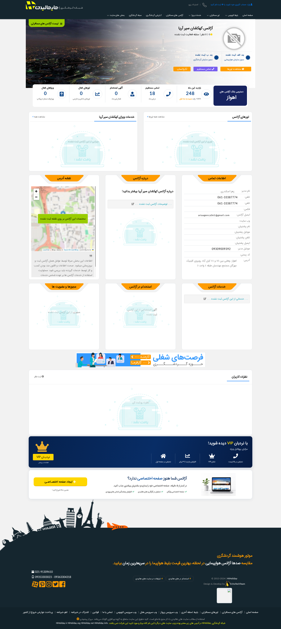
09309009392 (221, 249)
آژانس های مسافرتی (174, 15)
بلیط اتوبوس (232, 15)
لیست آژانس (45, 23)
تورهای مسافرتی (210, 612)
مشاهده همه (39, 117)
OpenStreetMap (71, 250)
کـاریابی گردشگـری (154, 15)
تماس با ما (107, 612)
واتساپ (181, 69)
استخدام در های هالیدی (179, 579)
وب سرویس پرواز (169, 612)
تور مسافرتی (214, 15)
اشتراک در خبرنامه (80, 612)
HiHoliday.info (101, 623)
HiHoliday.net (87, 623)
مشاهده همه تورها (156, 117)
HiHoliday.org (74, 623)
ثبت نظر (38, 377)
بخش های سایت (116, 15)
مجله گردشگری (135, 15)
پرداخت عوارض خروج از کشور (38, 612)
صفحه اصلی (248, 15)
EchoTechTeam (237, 584)
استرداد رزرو (193, 5)
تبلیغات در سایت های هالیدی (148, 579)
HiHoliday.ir (61, 623)
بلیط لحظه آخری (189, 612)
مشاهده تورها (234, 69)
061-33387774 (228, 197)
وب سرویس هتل (148, 612)
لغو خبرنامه (62, 612)
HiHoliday (232, 578)
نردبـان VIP (43, 457)
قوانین (95, 612)
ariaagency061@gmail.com (214, 215)
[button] (36, 191)
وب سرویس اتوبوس (126, 612)
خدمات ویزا (196, 15)
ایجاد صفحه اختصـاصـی (59, 482)
